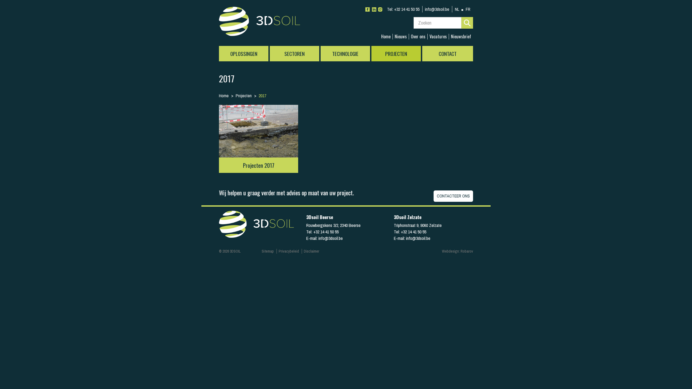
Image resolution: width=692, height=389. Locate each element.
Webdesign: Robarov (457, 251)
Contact (448, 54)
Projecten (396, 54)
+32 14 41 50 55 (403, 9)
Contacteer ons (453, 196)
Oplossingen (243, 54)
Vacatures (438, 36)
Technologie (345, 54)
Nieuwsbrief (461, 36)
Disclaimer (311, 251)
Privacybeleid (289, 251)
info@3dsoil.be (437, 9)
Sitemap (268, 251)
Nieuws (401, 36)
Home (386, 36)
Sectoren (294, 54)
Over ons (418, 36)
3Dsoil (259, 23)
